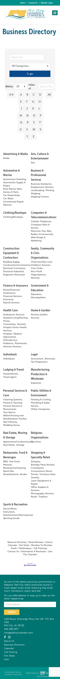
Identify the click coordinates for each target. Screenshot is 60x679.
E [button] (21, 101)
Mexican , (8, 464)
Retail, (34, 496)
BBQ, (5, 461)
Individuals (10, 354)
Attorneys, (50, 358)
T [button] (40, 122)
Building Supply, (11, 262)
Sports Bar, (8, 471)
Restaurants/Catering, (14, 468)
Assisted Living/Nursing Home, (15, 319)
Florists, (35, 474)
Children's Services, (41, 265)
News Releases (36, 542)
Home (22, 3)
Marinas (7, 204)
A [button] (21, 94)
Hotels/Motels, (10, 373)
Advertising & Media (15, 154)
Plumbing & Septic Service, (40, 404)
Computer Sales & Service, (40, 226)
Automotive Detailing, (14, 179)
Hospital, (7, 333)
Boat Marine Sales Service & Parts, (12, 190)
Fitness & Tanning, (12, 402)
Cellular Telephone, (41, 221)
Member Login (47, 3)
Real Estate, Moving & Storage (15, 435)
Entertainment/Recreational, (18, 515)
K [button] (33, 108)
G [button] (33, 101)
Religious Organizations (39, 435)
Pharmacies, (21, 343)
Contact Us (33, 3)
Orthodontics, (10, 340)
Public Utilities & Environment (41, 392)
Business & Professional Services (38, 174)
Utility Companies (40, 409)
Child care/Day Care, (42, 262)
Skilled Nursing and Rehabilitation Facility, (15, 417)
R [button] (27, 122)
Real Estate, (9, 445)
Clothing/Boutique (14, 213)
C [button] (34, 94)
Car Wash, (8, 198)
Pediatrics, (8, 343)
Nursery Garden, (39, 314)
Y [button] (27, 136)
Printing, (50, 190)
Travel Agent (9, 377)
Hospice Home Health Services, (15, 329)
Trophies (43, 496)
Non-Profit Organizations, (38, 273)
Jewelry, (35, 477)
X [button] (40, 129)
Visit (6, 659)
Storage (20, 445)
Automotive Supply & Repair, (14, 184)
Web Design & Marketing (38, 239)
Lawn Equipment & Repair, (41, 482)
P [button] (40, 115)
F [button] (27, 101)
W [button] (34, 129)
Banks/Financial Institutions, (11, 291)
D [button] (40, 94)
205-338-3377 (11, 629)
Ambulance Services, (14, 314)
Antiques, (36, 461)
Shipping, (35, 193)
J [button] (27, 108)
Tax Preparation (39, 362)
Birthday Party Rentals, (43, 464)
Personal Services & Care (15, 392)
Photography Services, (42, 493)
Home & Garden (40, 310)
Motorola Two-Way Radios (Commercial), (42, 233)
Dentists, (21, 324)
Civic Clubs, (37, 268)
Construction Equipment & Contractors (11, 252)
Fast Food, (14, 461)
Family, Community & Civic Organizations (42, 252)
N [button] (27, 115)
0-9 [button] (11, 94)
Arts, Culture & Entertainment (40, 156)
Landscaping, (38, 190)
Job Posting (10, 652)
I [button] (21, 108)
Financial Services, (12, 296)
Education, (36, 294)
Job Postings (40, 548)
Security (35, 317)
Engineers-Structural (14, 274)
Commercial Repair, (13, 201)
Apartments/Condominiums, (18, 441)
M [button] (21, 115)
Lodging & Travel (13, 369)
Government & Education (40, 287)
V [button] (27, 129)
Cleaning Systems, (12, 399)
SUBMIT (12, 612)
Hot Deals (24, 545)
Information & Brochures (33, 551)
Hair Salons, (9, 412)
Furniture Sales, (48, 474)
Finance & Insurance (15, 285)
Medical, (17, 333)
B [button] (27, 94)
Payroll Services (11, 302)
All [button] (49, 94)
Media (6, 158)
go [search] (31, 73)
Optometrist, (9, 337)
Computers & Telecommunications (43, 215)
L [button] (39, 108)
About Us (9, 641)
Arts (33, 162)
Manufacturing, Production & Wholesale (40, 373)
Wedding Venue (11, 425)
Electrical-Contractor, (14, 268)
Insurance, (8, 299)
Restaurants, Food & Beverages (15, 454)
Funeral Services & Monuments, (12, 407)
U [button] (21, 129)
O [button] (34, 115)
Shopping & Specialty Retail (40, 454)
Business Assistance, (41, 184)
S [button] (34, 122)
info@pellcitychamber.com (18, 632)
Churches (36, 441)
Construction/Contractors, (17, 265)
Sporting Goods (11, 518)
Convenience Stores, (41, 471)
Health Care (10, 310)
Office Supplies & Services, (39, 489)
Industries (36, 383)
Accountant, (37, 358)
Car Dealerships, (11, 195)
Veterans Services (12, 346)
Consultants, (37, 468)
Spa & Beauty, (10, 422)
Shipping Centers (40, 196)
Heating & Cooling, (41, 399)
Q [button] (21, 122)
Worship (35, 277)
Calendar (9, 648)
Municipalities (38, 297)
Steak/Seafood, (11, 474)
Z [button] (33, 136)
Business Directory (17, 542)
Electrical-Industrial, (13, 271)
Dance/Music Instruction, (10, 510)
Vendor (23, 474)
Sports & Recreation (15, 504)
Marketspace (25, 548)
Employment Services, (42, 187)
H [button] (40, 101)
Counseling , (9, 324)
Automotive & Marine (11, 172)
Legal (34, 354)
